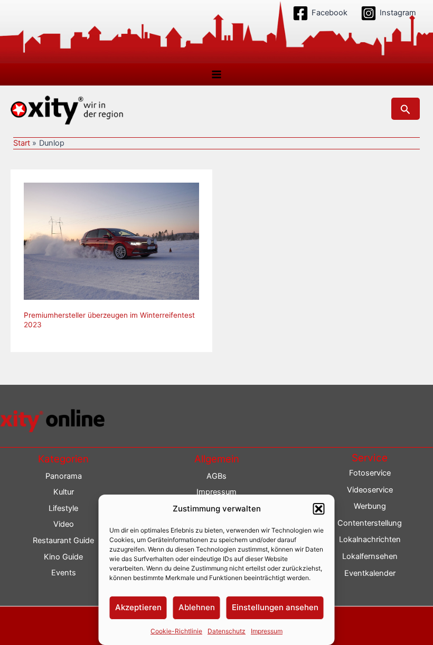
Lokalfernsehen (370, 556)
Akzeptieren (138, 607)
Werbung (370, 506)
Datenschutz (227, 631)
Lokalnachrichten (370, 539)
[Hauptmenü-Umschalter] (216, 74)
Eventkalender (370, 573)
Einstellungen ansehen (275, 607)
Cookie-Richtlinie (176, 631)
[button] (319, 509)
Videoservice (370, 490)
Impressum (267, 631)
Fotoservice (370, 473)
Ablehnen (196, 607)
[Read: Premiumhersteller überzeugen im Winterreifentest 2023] (111, 240)
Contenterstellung (369, 523)
